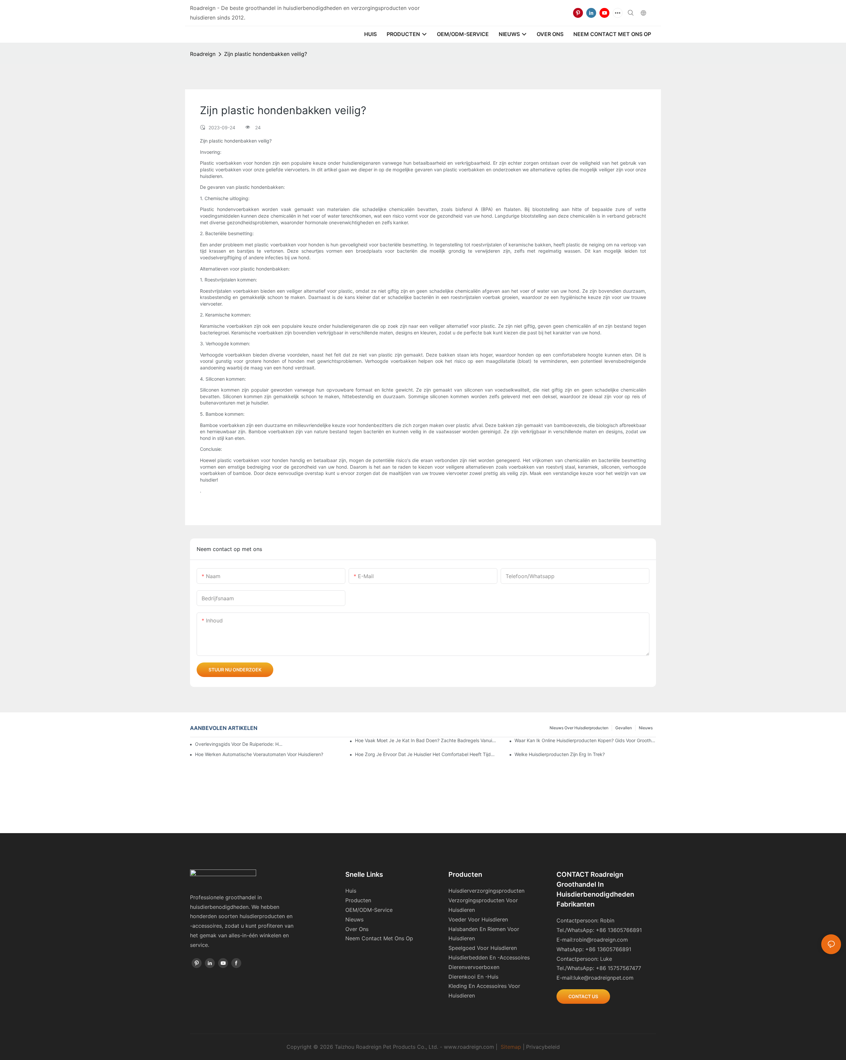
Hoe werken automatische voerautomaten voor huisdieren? (259, 754)
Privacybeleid (543, 1046)
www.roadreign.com (469, 1046)
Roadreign (202, 54)
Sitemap (511, 1046)
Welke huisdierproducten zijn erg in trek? (560, 754)
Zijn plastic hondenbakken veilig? (265, 54)
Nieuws (646, 727)
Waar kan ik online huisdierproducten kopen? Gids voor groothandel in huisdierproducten (585, 740)
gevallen (623, 727)
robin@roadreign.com (601, 939)
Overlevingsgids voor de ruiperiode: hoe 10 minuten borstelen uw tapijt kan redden (240, 744)
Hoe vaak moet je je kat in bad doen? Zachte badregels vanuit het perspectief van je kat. (425, 740)
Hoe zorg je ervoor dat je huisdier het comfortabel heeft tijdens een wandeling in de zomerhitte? (425, 754)
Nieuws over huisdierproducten (579, 727)
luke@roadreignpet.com (604, 977)
